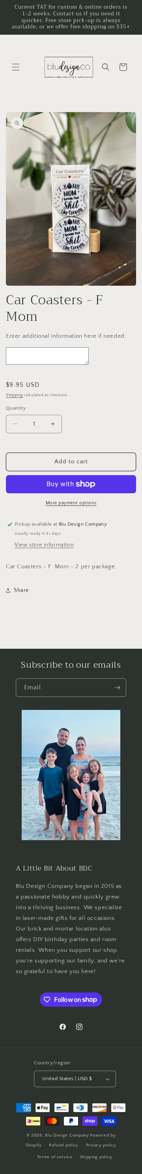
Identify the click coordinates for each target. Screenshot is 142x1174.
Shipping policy (96, 1157)
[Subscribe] (117, 687)
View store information (44, 545)
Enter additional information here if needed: (66, 336)
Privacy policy (101, 1145)
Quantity (16, 408)
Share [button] (21, 590)
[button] (15, 67)
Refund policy (63, 1145)
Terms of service (55, 1157)
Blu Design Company (67, 1135)
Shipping (14, 395)
